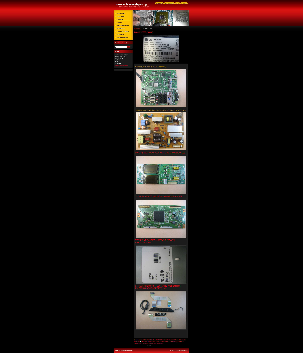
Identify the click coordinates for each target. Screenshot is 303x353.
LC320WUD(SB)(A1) (164, 341)
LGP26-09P (178, 339)
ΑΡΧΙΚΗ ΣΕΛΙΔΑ (137, 28)
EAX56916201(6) (173, 341)
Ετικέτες (136, 339)
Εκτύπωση (185, 3)
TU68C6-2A (145, 343)
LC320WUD (149, 341)
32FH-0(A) (143, 341)
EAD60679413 (160, 343)
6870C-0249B (156, 341)
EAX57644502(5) (156, 339)
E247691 (184, 339)
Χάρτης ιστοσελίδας (170, 3)
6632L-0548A (137, 341)
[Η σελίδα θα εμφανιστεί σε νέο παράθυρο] (161, 62)
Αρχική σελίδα (160, 3)
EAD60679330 (152, 343)
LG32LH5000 (143, 339)
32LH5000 (148, 339)
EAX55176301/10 (164, 339)
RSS (178, 3)
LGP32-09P (172, 339)
